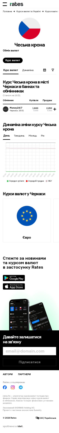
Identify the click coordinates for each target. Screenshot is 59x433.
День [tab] (6, 135)
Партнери (24, 374)
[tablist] (13, 60)
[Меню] (5, 4)
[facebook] (5, 387)
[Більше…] (54, 109)
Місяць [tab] (33, 135)
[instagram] (13, 387)
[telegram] (21, 387)
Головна (7, 11)
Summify (37, 410)
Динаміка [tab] (27, 70)
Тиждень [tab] (19, 135)
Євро (27, 237)
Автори (8, 374)
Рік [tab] (42, 135)
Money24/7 (16, 107)
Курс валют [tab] (12, 60)
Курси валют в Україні (28, 11)
